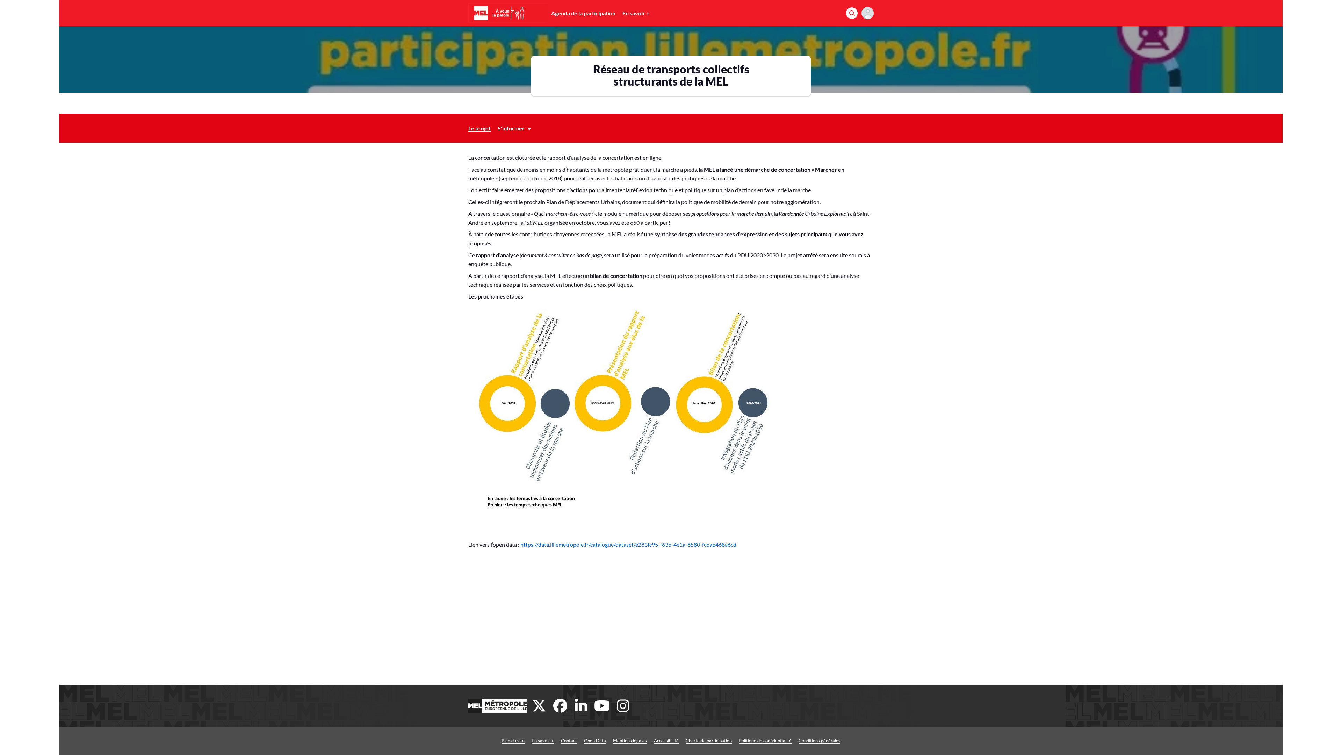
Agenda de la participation (583, 13)
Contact (569, 740)
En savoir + (635, 13)
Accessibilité (666, 740)
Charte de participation (709, 740)
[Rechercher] (852, 13)
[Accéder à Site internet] (497, 706)
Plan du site (513, 740)
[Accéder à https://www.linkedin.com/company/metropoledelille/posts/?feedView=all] (581, 706)
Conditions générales (819, 740)
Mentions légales (630, 740)
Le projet (479, 128)
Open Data (595, 740)
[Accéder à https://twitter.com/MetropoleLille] (539, 706)
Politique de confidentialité (765, 740)
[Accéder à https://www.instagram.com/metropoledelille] (623, 706)
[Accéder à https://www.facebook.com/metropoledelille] (560, 706)
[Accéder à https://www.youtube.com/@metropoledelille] (602, 706)
